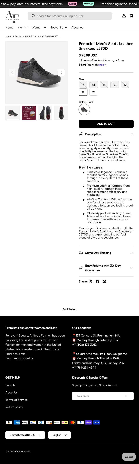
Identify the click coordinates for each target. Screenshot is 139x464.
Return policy (14, 407)
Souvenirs (56, 27)
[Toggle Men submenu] (26, 27)
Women (37, 27)
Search (10, 385)
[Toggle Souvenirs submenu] (66, 27)
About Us (11, 392)
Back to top (69, 309)
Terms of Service (16, 400)
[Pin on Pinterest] (104, 281)
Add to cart (106, 123)
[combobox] (70, 16)
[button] (131, 15)
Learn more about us (19, 358)
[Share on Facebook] (97, 281)
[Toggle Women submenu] (45, 27)
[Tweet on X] (90, 281)
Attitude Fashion (22, 451)
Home (9, 27)
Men (21, 27)
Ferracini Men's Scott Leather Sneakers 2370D (38, 36)
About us (77, 27)
